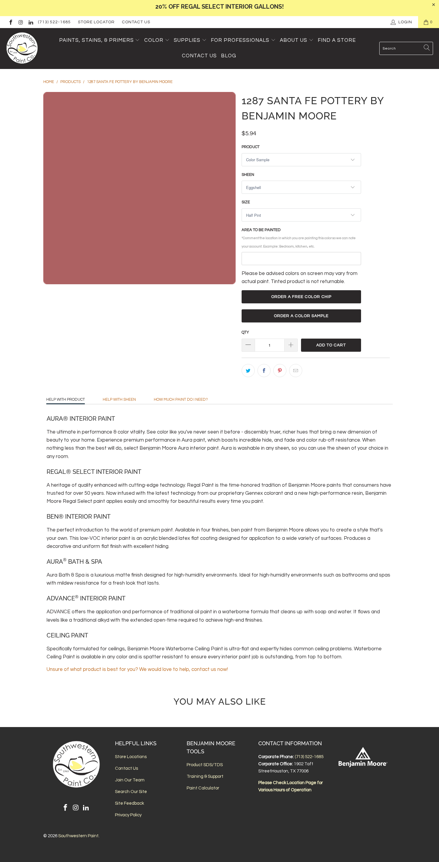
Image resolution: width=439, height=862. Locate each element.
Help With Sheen (119, 399)
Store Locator (96, 22)
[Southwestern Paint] (22, 48)
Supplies (187, 40)
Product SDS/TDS (205, 765)
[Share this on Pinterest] (279, 370)
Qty (245, 332)
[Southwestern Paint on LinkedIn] (30, 22)
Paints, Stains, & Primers (96, 40)
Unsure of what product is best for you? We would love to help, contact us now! (137, 669)
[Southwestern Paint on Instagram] (21, 22)
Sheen (248, 175)
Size (246, 202)
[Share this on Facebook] (264, 370)
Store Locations (131, 757)
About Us (294, 40)
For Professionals (241, 40)
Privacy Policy (128, 815)
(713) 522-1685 (54, 22)
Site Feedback (129, 803)
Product (251, 147)
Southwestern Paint (78, 836)
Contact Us (136, 22)
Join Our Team (130, 780)
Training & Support (205, 776)
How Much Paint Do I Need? (181, 399)
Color (153, 40)
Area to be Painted (299, 238)
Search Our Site (131, 791)
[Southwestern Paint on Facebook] (10, 22)
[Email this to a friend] (295, 370)
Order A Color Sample (301, 316)
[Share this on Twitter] (248, 370)
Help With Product (65, 399)
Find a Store (337, 40)
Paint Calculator (203, 788)
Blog (228, 56)
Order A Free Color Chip (301, 297)
